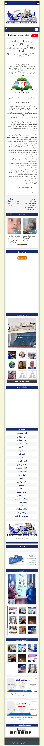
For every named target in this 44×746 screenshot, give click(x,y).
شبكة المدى (29, 743)
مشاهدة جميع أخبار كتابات (22, 381)
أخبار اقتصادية (21, 433)
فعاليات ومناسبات (21, 499)
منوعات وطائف (21, 513)
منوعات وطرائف (21, 516)
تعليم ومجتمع (22, 464)
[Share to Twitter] (12, 219)
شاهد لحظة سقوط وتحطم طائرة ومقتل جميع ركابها (14, 238)
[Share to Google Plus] (10, 219)
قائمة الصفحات (37, 3)
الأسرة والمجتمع (22, 444)
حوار (21, 478)
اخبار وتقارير (25, 54)
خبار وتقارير (21, 482)
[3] (22, 244)
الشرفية (22, 454)
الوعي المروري (21, 461)
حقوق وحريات (21, 475)
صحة (21, 488)
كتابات (21, 506)
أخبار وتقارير (21, 437)
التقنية (21, 451)
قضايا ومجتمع (21, 502)
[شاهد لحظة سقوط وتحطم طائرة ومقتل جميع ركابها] (14, 226)
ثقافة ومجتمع (22, 471)
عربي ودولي (21, 495)
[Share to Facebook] (15, 219)
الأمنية (21, 447)
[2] (24, 244)
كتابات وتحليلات (21, 509)
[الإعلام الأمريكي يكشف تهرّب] (29, 226)
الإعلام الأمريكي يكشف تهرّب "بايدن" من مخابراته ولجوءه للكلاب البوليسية (29, 239)
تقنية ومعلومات (21, 468)
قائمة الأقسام (36, 29)
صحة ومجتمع (17, 54)
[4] (20, 244)
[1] (26, 244)
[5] (18, 244)
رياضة (21, 485)
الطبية (21, 458)
